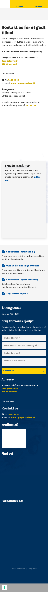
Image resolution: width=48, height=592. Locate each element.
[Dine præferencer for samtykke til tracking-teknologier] (4, 587)
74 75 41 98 (13, 80)
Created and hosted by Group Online (24, 569)
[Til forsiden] (24, 14)
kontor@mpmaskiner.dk (23, 83)
